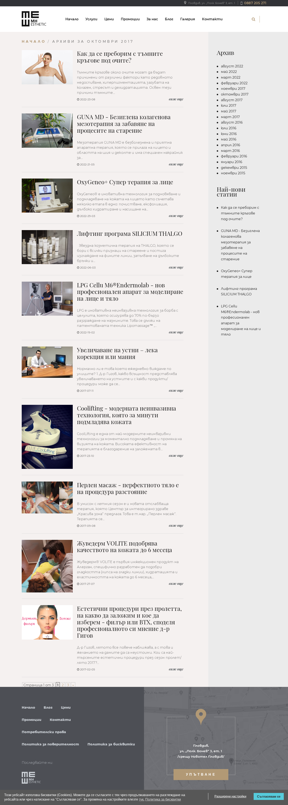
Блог (169, 19)
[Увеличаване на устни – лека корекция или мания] (47, 362)
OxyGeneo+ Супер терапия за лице (125, 182)
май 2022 (229, 72)
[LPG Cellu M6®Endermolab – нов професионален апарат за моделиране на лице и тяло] (47, 299)
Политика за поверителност (50, 744)
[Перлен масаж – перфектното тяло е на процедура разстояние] (47, 497)
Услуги (91, 19)
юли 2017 (228, 106)
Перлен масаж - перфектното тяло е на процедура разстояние (128, 488)
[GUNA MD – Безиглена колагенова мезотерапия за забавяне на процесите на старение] (47, 130)
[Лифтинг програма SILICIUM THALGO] (47, 247)
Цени (109, 19)
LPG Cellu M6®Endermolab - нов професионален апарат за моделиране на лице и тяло (130, 292)
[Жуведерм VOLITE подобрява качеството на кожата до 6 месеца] (47, 566)
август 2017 (231, 100)
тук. (141, 799)
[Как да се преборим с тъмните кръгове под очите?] (47, 67)
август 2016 (232, 122)
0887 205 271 (255, 3)
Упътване (201, 774)
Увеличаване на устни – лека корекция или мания (117, 353)
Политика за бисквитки (111, 744)
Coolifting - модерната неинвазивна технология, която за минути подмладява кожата (126, 415)
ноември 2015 (233, 173)
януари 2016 (231, 162)
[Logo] (31, 778)
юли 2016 (228, 128)
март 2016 (230, 151)
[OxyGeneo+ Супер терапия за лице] (47, 196)
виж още (176, 99)
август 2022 (232, 66)
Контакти (212, 19)
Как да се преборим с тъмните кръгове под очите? (120, 57)
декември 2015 (234, 168)
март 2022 (230, 77)
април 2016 (230, 145)
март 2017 (230, 117)
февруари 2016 (234, 156)
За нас (152, 19)
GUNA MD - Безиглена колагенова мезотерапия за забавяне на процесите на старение (124, 123)
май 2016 (228, 139)
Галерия (187, 19)
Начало (71, 19)
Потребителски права (44, 732)
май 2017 (228, 111)
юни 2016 (229, 134)
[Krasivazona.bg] (34, 19)
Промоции (130, 19)
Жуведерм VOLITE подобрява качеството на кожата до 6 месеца (124, 546)
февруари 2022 (234, 83)
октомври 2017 (234, 94)
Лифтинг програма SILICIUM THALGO (129, 233)
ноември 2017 (233, 89)
